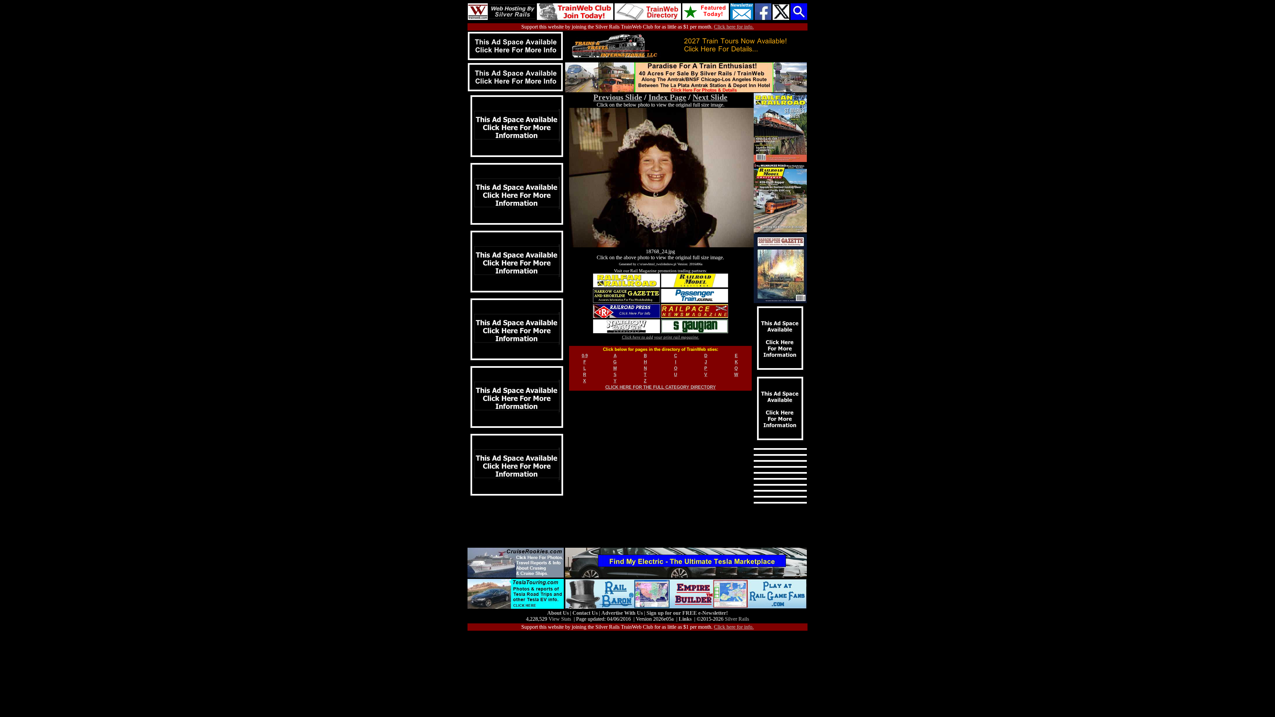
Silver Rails (737, 619)
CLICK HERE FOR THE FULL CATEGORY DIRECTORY (660, 387)
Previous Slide (617, 97)
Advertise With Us (622, 613)
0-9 (585, 355)
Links (685, 619)
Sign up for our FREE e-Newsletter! (687, 613)
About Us (558, 613)
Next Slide (710, 97)
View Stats (560, 619)
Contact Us (585, 613)
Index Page (667, 97)
